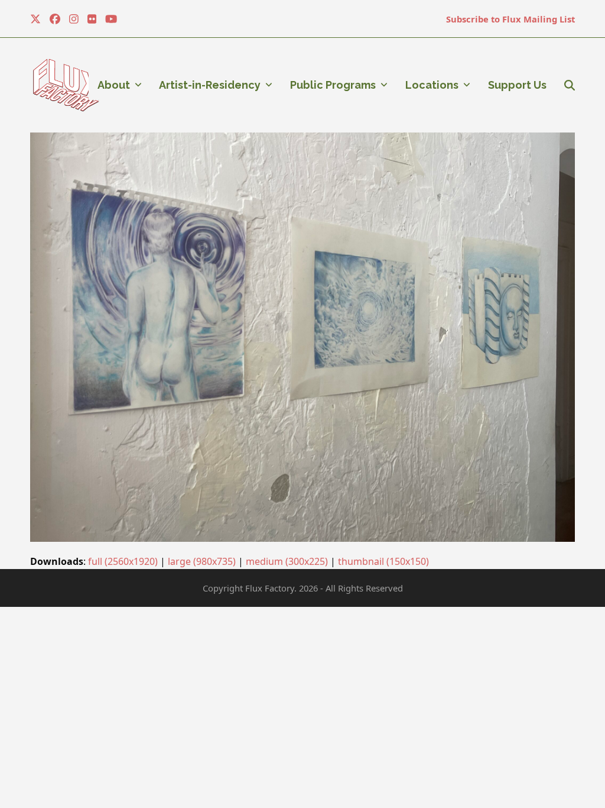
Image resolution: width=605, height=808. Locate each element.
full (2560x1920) (123, 561)
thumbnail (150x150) (383, 561)
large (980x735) (202, 561)
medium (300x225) (287, 561)
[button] (569, 85)
